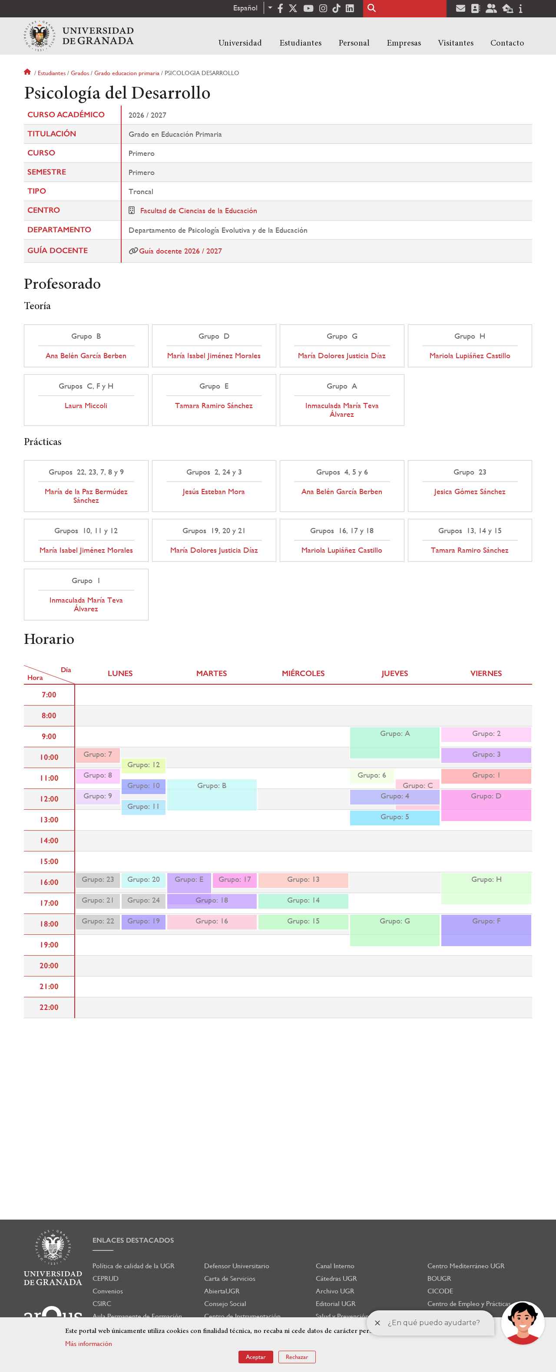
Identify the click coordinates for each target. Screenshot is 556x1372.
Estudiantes (300, 43)
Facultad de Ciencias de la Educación (198, 210)
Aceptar (256, 1356)
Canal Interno (335, 1266)
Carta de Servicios (229, 1278)
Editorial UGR (336, 1303)
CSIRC (102, 1303)
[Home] (79, 36)
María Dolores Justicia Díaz (342, 355)
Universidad (240, 43)
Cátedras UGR (336, 1278)
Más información (88, 1343)
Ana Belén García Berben (86, 355)
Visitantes (455, 43)
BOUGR (439, 1278)
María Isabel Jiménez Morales (214, 355)
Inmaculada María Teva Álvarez (342, 410)
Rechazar (297, 1356)
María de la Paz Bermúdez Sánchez (86, 496)
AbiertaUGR (222, 1291)
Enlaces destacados (133, 1240)
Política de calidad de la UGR (134, 1266)
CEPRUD (106, 1278)
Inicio (28, 73)
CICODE (440, 1291)
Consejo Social (225, 1303)
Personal (354, 43)
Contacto (507, 43)
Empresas (404, 43)
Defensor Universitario (236, 1266)
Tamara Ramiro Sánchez (214, 405)
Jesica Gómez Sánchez (470, 491)
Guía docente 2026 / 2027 (180, 250)
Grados (80, 72)
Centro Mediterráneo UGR (466, 1266)
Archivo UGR (335, 1291)
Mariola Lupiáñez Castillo (470, 355)
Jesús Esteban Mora (214, 491)
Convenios (108, 1291)
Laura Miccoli (86, 405)
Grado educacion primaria (126, 72)
